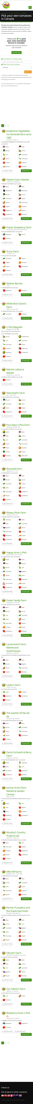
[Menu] (30, 7)
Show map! (17, 52)
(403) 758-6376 (8, 360)
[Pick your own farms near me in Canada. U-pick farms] (6, 5)
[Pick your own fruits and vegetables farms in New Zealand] (17, 1095)
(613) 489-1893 (8, 635)
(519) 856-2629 (8, 318)
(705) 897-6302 (8, 170)
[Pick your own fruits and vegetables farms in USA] (8, 1095)
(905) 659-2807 (8, 676)
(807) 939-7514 (8, 898)
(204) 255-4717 (8, 460)
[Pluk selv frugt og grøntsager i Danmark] (2, 1095)
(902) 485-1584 (8, 218)
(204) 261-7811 (8, 294)
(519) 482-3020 (8, 274)
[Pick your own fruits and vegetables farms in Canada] (11, 1095)
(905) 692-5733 (8, 862)
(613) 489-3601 (8, 543)
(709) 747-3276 (8, 704)
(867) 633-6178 (8, 503)
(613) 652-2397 (8, 778)
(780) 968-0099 (8, 591)
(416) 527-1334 (8, 980)
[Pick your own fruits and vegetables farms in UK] (20, 1095)
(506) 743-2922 (8, 242)
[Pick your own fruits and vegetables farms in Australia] (14, 1095)
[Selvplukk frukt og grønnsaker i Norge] (5, 1095)
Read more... (27, 170)
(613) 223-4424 (8, 384)
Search (28, 72)
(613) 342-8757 (8, 416)
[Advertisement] (16, 104)
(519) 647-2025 (8, 823)
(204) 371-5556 (8, 944)
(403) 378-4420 (8, 743)
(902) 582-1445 (20, 1031)
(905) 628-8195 (8, 1004)
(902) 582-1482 (8, 1031)
